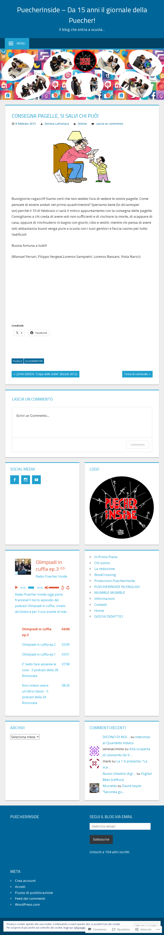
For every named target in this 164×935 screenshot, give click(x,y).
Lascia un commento (109, 123)
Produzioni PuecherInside (114, 580)
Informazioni (104, 598)
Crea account (25, 880)
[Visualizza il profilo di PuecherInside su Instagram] (25, 479)
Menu (21, 43)
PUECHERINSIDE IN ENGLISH (117, 586)
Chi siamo (102, 563)
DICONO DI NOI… (116, 737)
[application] (42, 588)
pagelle (17, 361)
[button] (42, 632)
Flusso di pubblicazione (34, 892)
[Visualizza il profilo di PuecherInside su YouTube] (36, 479)
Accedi (20, 886)
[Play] (16, 588)
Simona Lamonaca (57, 123)
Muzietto (110, 785)
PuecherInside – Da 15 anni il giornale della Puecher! (82, 14)
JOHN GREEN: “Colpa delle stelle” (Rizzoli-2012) (44, 374)
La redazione (104, 568)
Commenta (137, 444)
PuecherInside (24, 817)
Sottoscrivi (101, 839)
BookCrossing (105, 574)
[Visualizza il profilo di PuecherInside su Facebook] (14, 479)
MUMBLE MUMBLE (109, 592)
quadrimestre (34, 361)
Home (99, 610)
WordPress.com (27, 904)
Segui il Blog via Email (111, 817)
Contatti (100, 604)
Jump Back (62, 588)
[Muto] (47, 588)
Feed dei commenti (30, 898)
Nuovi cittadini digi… (119, 773)
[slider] (54, 587)
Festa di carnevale (135, 374)
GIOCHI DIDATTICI (108, 616)
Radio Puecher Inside (51, 576)
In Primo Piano (106, 557)
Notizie (82, 123)
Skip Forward (68, 588)
